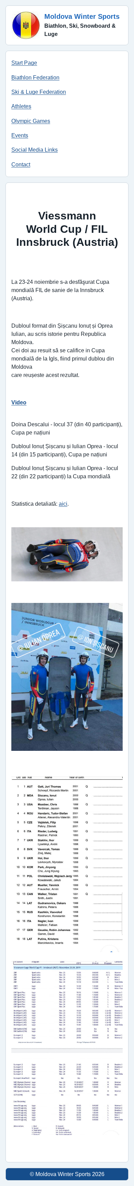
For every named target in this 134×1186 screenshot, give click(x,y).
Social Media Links (34, 150)
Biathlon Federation (35, 77)
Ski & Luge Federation (38, 92)
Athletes (21, 106)
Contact (20, 164)
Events (19, 135)
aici (63, 504)
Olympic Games (30, 121)
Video (18, 402)
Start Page (24, 63)
